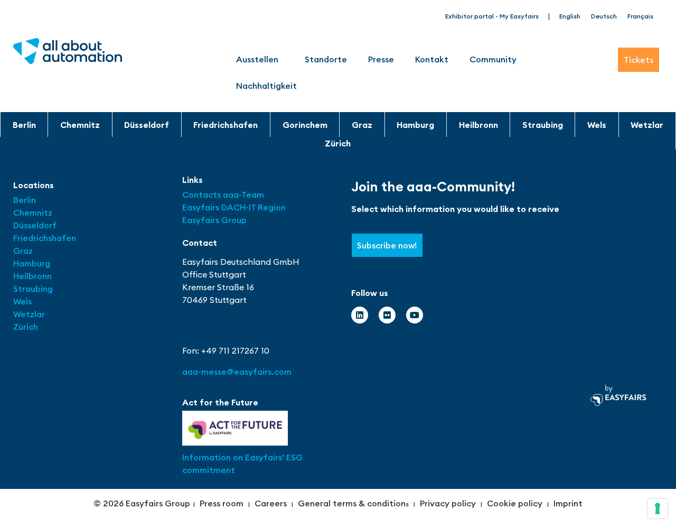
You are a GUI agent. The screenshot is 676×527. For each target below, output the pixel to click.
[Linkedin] (359, 315)
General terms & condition (352, 503)
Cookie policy (514, 503)
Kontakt (431, 59)
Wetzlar (647, 124)
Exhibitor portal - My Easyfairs (492, 16)
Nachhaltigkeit (266, 85)
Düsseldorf (146, 124)
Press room (221, 503)
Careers (271, 503)
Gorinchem (305, 124)
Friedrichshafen (225, 124)
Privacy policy (448, 503)
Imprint (568, 503)
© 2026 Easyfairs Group (141, 503)
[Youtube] (414, 315)
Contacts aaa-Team (223, 194)
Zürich (338, 143)
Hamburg (415, 124)
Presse (381, 59)
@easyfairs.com (237, 371)
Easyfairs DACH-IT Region (234, 207)
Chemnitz (80, 124)
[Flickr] (387, 315)
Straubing (542, 124)
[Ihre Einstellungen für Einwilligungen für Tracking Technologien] (657, 508)
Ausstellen (257, 59)
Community (493, 59)
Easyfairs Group (214, 220)
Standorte (326, 59)
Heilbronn (478, 124)
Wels (596, 124)
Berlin (24, 124)
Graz (362, 124)
